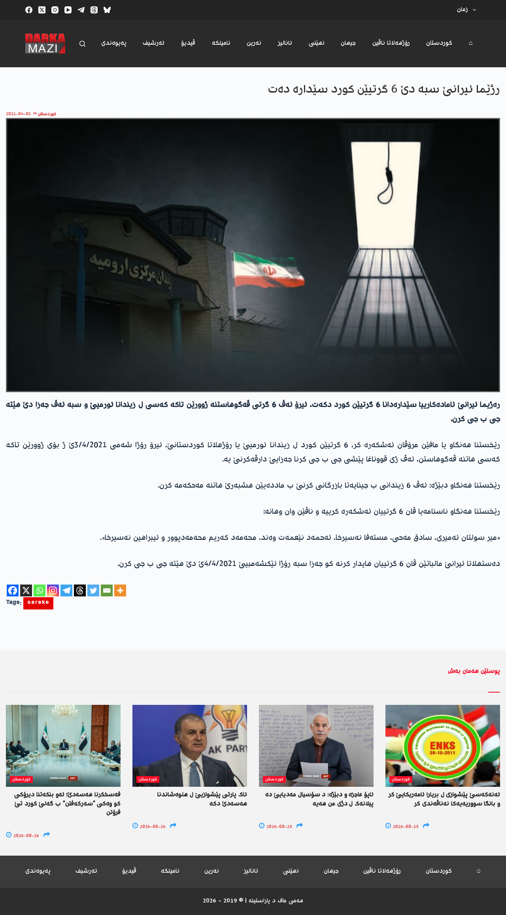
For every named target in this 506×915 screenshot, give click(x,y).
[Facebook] (28, 9)
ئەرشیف (153, 43)
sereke (38, 603)
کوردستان (439, 43)
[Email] (107, 590)
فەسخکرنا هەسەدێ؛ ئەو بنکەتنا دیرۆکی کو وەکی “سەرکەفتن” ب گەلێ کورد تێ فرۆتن (67, 803)
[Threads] (94, 9)
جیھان (348, 43)
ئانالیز (285, 43)
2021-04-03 (18, 114)
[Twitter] (93, 590)
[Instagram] (55, 9)
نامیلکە (221, 43)
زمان (462, 9)
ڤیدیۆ (188, 43)
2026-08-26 (25, 836)
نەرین (254, 43)
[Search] (82, 44)
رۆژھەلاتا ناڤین (391, 43)
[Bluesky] (107, 9)
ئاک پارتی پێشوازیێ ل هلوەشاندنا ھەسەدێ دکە (202, 799)
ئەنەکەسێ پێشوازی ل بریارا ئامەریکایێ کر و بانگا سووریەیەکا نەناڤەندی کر (444, 799)
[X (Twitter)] (41, 9)
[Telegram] (81, 9)
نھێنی (317, 43)
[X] (26, 590)
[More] (120, 590)
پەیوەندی (113, 43)
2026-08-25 (278, 827)
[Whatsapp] (39, 590)
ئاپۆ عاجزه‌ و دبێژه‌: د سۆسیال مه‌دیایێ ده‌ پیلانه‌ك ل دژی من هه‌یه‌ (319, 799)
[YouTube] (68, 9)
